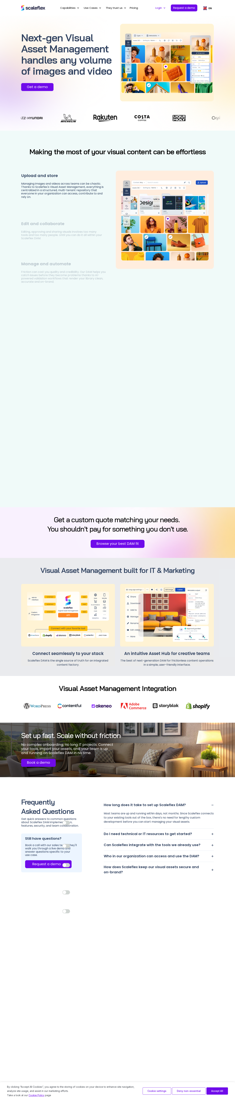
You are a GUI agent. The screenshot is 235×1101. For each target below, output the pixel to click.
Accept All (217, 1090)
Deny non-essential (189, 1090)
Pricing (134, 8)
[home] (33, 8)
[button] (69, 8)
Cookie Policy (36, 1095)
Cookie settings (156, 1090)
